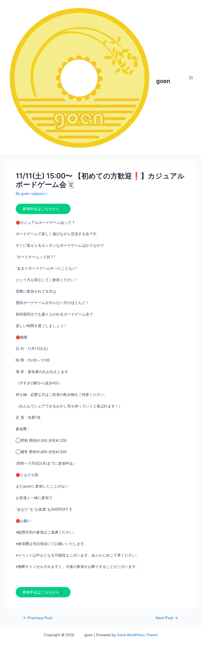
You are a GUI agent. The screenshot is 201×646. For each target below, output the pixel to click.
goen (163, 77)
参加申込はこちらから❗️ (43, 209)
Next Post (167, 618)
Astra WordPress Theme (137, 635)
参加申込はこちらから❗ (43, 592)
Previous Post (37, 618)
